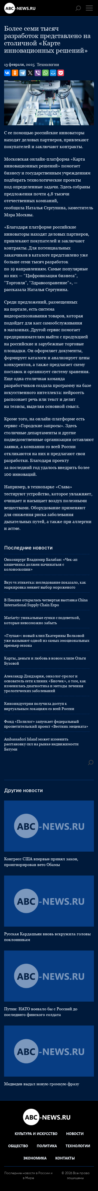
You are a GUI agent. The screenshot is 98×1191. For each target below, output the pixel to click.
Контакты (65, 1158)
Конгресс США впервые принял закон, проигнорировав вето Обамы (41, 861)
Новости (75, 1133)
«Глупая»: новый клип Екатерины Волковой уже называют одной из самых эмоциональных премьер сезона (46, 640)
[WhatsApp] (45, 73)
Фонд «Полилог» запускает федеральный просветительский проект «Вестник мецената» (46, 724)
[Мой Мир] (53, 73)
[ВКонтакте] (7, 73)
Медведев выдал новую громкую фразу (41, 1083)
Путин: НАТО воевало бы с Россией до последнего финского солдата (40, 1011)
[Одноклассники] (15, 73)
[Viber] (38, 73)
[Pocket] (60, 73)
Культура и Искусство (36, 1133)
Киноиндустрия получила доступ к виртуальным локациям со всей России (39, 706)
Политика (47, 1145)
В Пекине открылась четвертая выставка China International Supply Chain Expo (46, 602)
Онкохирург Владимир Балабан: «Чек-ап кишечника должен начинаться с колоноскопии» (40, 564)
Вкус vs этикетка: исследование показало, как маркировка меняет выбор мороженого (45, 584)
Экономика (35, 1158)
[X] (30, 73)
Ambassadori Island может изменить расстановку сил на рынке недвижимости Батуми (41, 744)
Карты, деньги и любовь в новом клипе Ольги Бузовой (45, 660)
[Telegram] (22, 73)
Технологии (48, 64)
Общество (18, 1145)
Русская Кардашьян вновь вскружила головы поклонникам (47, 936)
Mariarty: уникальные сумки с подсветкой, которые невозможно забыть (42, 620)
